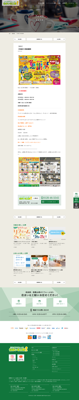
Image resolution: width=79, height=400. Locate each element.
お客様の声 (64, 3)
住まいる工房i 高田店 (56, 353)
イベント (54, 357)
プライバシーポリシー (56, 368)
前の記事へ (20, 39)
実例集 (59, 3)
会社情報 (54, 364)
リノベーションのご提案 (51, 3)
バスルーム (34, 362)
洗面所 (34, 360)
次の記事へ (59, 39)
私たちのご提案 (41, 3)
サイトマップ (54, 371)
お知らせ (20, 46)
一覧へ (39, 39)
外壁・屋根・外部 (35, 367)
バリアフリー (35, 365)
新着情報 (13, 33)
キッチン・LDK (35, 359)
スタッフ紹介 (54, 361)
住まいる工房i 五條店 (56, 351)
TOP (9, 33)
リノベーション (35, 357)
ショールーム (71, 3)
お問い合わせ (54, 366)
